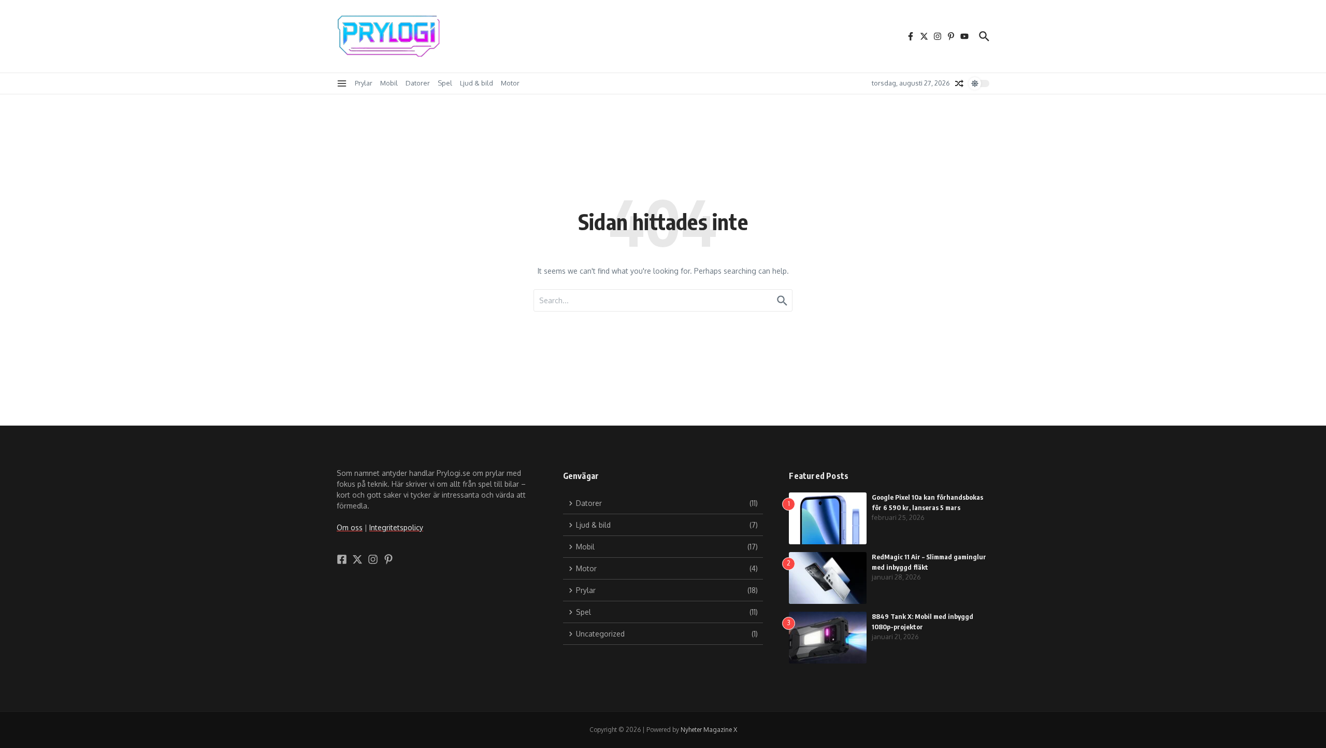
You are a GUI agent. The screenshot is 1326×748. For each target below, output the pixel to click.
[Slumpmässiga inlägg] (959, 83)
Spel (445, 83)
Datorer (418, 83)
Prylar (363, 83)
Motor (510, 83)
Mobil (389, 83)
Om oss (350, 527)
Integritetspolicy (396, 527)
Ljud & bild (476, 83)
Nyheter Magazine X (709, 729)
